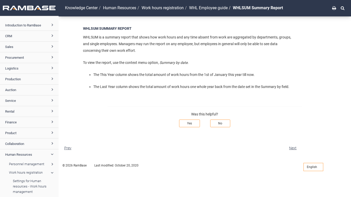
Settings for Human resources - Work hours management (30, 186)
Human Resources (18, 154)
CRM (8, 36)
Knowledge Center (81, 7)
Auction (10, 90)
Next (293, 148)
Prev (67, 148)
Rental (9, 111)
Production (13, 79)
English (312, 167)
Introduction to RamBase (23, 25)
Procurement (14, 58)
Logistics (12, 68)
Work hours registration (26, 172)
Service (10, 101)
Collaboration (14, 144)
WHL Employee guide (208, 7)
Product (10, 133)
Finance (11, 122)
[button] (343, 8)
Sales (9, 47)
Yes (189, 123)
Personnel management (26, 164)
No (220, 123)
